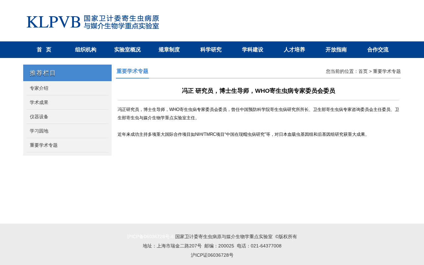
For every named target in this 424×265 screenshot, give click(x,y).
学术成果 (39, 102)
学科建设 (252, 49)
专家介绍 (39, 88)
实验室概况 (127, 49)
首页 (363, 71)
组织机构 (85, 49)
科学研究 (211, 49)
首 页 (44, 49)
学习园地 (39, 130)
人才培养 (294, 49)
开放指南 (336, 49)
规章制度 (169, 49)
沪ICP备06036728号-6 (150, 236)
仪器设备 (39, 116)
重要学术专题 (44, 145)
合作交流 (378, 49)
